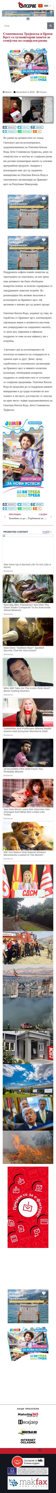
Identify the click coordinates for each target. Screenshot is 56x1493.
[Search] (50, 25)
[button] (28, 19)
